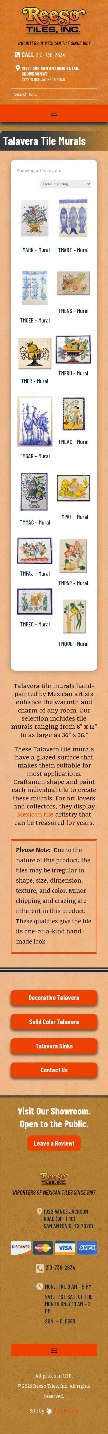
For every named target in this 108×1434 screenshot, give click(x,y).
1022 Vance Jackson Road (43, 79)
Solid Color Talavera (54, 1021)
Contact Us (54, 1070)
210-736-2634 (50, 54)
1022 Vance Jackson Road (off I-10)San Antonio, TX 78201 (68, 1218)
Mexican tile (35, 814)
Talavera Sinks (54, 1046)
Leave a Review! (54, 1143)
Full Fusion (66, 1410)
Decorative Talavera (54, 997)
